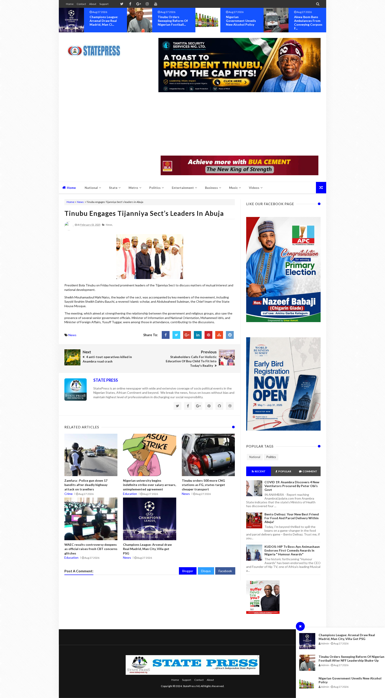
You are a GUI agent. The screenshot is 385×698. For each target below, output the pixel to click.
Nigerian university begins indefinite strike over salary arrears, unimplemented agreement (149, 485)
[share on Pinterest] (208, 335)
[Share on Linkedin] (198, 335)
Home (70, 4)
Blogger (187, 571)
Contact (81, 4)
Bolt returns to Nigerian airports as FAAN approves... (309, 20)
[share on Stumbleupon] (219, 335)
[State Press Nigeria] (96, 48)
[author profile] (68, 229)
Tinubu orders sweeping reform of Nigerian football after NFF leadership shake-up (351, 658)
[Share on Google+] (187, 335)
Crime (68, 494)
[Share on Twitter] (176, 335)
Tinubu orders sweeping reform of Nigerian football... (105, 20)
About (92, 4)
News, (109, 224)
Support (104, 4)
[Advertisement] (239, 124)
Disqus (206, 571)
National (254, 457)
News (80, 202)
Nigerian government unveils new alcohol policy (173, 20)
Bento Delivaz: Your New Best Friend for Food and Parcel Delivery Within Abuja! (291, 518)
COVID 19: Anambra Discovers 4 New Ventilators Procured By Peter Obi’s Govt (291, 486)
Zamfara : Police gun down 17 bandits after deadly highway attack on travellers (85, 485)
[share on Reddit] (230, 335)
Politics (271, 457)
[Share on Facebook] (166, 335)
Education (130, 494)
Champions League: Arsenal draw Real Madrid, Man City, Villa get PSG (347, 637)
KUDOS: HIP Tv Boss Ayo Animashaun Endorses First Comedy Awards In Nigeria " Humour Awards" (292, 550)
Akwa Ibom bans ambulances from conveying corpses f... (240, 22)
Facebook (225, 571)
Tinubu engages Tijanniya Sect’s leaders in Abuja (144, 213)
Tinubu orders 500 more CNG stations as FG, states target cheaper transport (203, 485)
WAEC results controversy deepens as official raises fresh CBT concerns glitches (90, 549)
